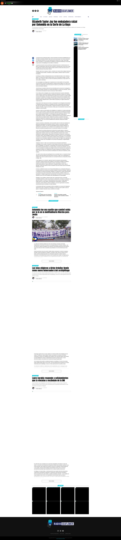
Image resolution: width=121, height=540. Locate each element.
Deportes (65, 16)
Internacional (71, 16)
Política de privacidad (54, 533)
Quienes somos (68, 533)
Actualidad (45, 16)
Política (60, 16)
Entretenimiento (78, 16)
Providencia (56, 16)
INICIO (41, 16)
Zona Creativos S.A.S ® (60, 538)
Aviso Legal (62, 533)
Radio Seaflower (39, 31)
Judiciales (50, 16)
